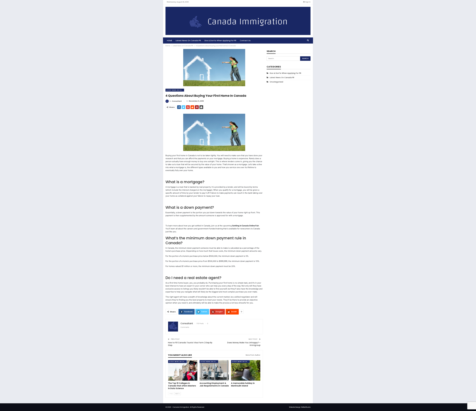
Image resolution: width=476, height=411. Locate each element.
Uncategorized (276, 82)
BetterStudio (306, 407)
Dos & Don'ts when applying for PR (285, 73)
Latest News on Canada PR (188, 40)
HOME (169, 40)
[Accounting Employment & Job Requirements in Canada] (214, 370)
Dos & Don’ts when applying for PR (220, 40)
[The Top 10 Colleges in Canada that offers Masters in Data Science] (182, 370)
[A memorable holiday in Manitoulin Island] (245, 370)
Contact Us (245, 40)
